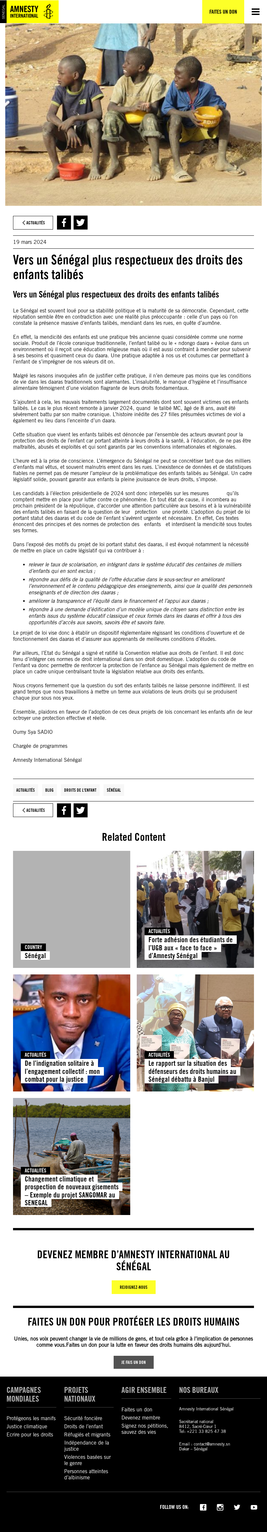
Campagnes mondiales (24, 1394)
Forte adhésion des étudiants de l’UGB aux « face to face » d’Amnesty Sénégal (190, 947)
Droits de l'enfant (80, 790)
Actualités (25, 790)
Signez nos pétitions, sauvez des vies (144, 1429)
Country (33, 947)
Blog (49, 790)
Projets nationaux (79, 1394)
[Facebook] (203, 1506)
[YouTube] (253, 1506)
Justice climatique (27, 1426)
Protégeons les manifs (31, 1418)
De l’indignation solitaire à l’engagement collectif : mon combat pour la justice (62, 1071)
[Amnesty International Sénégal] (29, 11)
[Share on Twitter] (81, 223)
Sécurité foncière (83, 1418)
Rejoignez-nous (134, 1287)
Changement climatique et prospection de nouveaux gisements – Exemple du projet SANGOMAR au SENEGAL (72, 1191)
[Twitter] (237, 1506)
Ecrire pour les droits (30, 1435)
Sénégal (114, 790)
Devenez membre (140, 1418)
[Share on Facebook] (64, 223)
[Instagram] (220, 1506)
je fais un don (133, 1362)
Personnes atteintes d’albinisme (86, 1474)
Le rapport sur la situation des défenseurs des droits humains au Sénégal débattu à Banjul (192, 1071)
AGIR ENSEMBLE (144, 1390)
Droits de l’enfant (83, 1426)
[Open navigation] (255, 11)
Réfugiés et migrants (87, 1435)
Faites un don (136, 1410)
